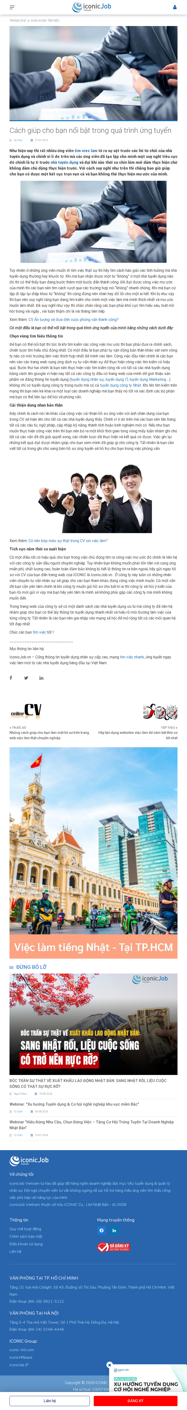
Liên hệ (50, 1401)
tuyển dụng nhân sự (87, 379)
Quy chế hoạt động (25, 1229)
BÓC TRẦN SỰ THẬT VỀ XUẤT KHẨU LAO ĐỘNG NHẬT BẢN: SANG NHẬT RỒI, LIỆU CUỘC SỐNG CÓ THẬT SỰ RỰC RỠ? (88, 1083)
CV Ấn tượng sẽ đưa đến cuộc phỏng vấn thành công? (73, 319)
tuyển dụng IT (116, 379)
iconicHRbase (20, 1357)
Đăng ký (135, 1401)
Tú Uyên (18, 1111)
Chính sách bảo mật (25, 1236)
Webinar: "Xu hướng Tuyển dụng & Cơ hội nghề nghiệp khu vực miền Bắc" (74, 1104)
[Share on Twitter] (30, 678)
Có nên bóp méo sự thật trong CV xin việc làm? (68, 540)
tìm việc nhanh (132, 657)
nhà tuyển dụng (64, 162)
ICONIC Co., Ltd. (108, 1382)
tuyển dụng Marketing (148, 379)
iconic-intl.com (21, 1350)
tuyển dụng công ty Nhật (120, 385)
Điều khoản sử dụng (26, 1244)
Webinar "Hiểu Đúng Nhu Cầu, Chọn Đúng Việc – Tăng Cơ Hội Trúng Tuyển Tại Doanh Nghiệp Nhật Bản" (91, 1125)
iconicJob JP (19, 1365)
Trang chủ (17, 20)
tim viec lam (86, 150)
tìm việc (39, 632)
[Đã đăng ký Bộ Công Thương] (113, 1246)
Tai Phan (18, 140)
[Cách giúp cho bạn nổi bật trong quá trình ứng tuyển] (93, 73)
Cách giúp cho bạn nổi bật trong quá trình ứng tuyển (90, 130)
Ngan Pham (20, 1093)
